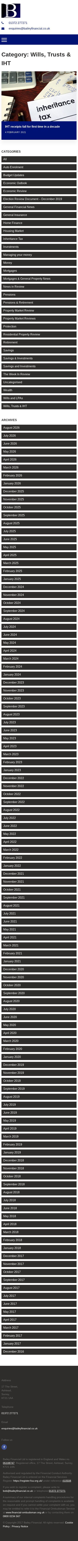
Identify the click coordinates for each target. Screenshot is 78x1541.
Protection (9, 326)
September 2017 (14, 1279)
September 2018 (14, 1184)
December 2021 (13, 873)
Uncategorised (12, 382)
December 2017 (13, 1256)
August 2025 (11, 523)
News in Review (13, 286)
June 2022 (10, 825)
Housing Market (13, 230)
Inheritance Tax (13, 238)
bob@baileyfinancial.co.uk (18, 1490)
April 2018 (10, 1224)
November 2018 (13, 1168)
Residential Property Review (21, 334)
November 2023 (13, 690)
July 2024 (9, 626)
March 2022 (11, 849)
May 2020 (9, 1025)
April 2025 (10, 555)
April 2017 (10, 1319)
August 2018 (11, 1192)
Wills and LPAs (13, 398)
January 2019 (12, 1152)
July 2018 (9, 1200)
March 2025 (11, 563)
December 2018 (13, 1160)
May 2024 (9, 642)
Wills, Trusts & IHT (15, 406)
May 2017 (9, 1311)
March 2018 (11, 1232)
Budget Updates (13, 175)
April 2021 (10, 937)
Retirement (10, 342)
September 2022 (14, 802)
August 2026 (11, 427)
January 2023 (12, 770)
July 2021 (9, 913)
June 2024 (10, 634)
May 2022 (9, 833)
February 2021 (12, 953)
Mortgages (10, 270)
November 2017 (13, 1263)
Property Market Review (18, 310)
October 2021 (12, 889)
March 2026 (11, 467)
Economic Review (15, 191)
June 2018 (10, 1208)
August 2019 (11, 1096)
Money (7, 262)
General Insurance (15, 214)
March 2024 (11, 658)
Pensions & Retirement (18, 302)
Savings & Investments (18, 358)
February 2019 (12, 1144)
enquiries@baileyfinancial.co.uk (29, 28)
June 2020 (10, 1017)
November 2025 (13, 499)
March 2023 (11, 754)
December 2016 (13, 1351)
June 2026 (10, 443)
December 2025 (13, 491)
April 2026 (10, 459)
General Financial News (18, 207)
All (5, 159)
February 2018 (12, 1240)
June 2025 (10, 539)
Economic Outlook (15, 183)
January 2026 (12, 483)
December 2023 (13, 682)
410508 (66, 1480)
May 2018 (9, 1216)
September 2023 (14, 706)
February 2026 (12, 475)
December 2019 (13, 1064)
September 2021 (14, 897)
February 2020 (12, 1048)
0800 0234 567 (11, 1516)
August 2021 (11, 905)
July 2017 (9, 1295)
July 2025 (9, 531)
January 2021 (12, 961)
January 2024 (12, 674)
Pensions (9, 294)
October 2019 (12, 1080)
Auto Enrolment (13, 167)
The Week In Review (16, 374)
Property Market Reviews (19, 318)
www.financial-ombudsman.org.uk (25, 1512)
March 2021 (11, 945)
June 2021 (10, 921)
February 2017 (12, 1335)
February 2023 (12, 762)
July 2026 (9, 435)
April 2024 (10, 650)
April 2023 (10, 746)
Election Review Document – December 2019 (32, 199)
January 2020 (12, 1056)
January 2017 (12, 1343)
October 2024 (12, 602)
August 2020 (11, 1001)
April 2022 (10, 841)
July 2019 (9, 1104)
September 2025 (14, 515)
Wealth (7, 390)
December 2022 (13, 778)
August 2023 (11, 714)
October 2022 (12, 794)
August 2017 (11, 1287)
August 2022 (11, 810)
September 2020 (14, 993)
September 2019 (14, 1088)
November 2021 (13, 881)
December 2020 (13, 969)
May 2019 (9, 1120)
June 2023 (10, 730)
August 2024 (11, 618)
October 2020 (12, 985)
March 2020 (11, 1040)
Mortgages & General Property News (26, 278)
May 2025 (9, 547)
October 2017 (12, 1271)
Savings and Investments (19, 366)
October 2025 (12, 507)
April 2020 (10, 1033)
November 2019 (13, 1072)
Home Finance (12, 222)
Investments (11, 246)
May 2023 (9, 738)
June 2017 (10, 1303)
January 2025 (12, 579)
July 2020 (9, 1009)
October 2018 (12, 1176)
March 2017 (11, 1327)
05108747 (9, 1463)
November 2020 (13, 977)
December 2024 (13, 586)
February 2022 (12, 857)
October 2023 (12, 698)
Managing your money (17, 254)
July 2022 (9, 817)
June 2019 (10, 1112)
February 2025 (12, 571)
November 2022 (13, 786)
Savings (8, 350)
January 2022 (12, 865)
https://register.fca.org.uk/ (27, 1480)
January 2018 (12, 1248)
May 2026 (9, 451)
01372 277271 (17, 22)
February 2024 (12, 666)
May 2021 (9, 929)
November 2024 (13, 594)
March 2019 (11, 1136)
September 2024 (14, 610)
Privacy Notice (20, 1526)
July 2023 (9, 722)
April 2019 (10, 1128)
